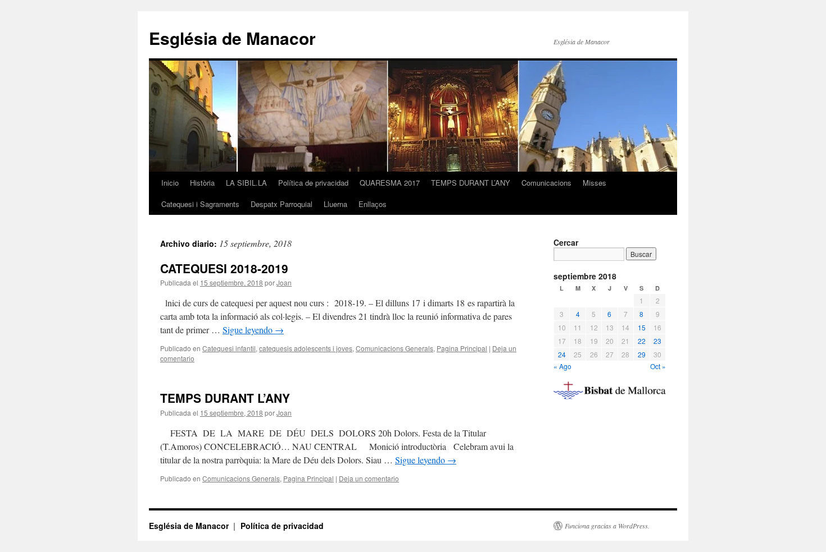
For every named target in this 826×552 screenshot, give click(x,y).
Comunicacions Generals (394, 348)
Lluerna (335, 204)
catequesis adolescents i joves (305, 348)
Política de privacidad (313, 182)
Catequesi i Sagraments (200, 204)
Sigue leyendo (253, 329)
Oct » (658, 366)
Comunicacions (546, 182)
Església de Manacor (232, 38)
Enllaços (372, 204)
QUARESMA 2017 (390, 182)
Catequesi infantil (229, 348)
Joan (284, 282)
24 (562, 354)
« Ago (562, 366)
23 (657, 341)
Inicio (170, 182)
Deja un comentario (369, 478)
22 (642, 341)
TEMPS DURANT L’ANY (470, 182)
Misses (594, 182)
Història (202, 182)
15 (642, 327)
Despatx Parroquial (281, 204)
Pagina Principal (462, 348)
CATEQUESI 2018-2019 (224, 268)
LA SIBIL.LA (246, 182)
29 (642, 354)
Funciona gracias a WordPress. (607, 525)
